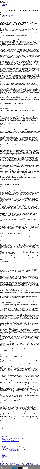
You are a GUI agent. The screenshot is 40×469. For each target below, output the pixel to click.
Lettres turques (4, 457)
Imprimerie (37, 464)
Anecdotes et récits (6, 464)
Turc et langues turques (17, 463)
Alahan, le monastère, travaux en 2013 (8, 437)
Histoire (3, 455)
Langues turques (4, 456)
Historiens (33, 464)
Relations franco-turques (9, 15)
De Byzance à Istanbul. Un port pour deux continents (10, 436)
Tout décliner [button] (20, 467)
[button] (1, 468)
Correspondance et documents (27, 464)
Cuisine (1, 464)
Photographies (4, 454)
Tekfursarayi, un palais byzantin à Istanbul (8, 440)
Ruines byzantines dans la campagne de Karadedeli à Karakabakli (12, 438)
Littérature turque (24, 463)
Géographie (4, 458)
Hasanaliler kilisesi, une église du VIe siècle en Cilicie (10, 441)
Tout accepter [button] (15, 467)
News (33, 463)
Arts (3, 453)
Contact (3, 461)
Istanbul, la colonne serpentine (7, 439)
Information (30, 463)
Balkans (11, 464)
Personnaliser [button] (25, 467)
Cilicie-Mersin (19, 464)
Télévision (4, 460)
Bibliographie (15, 464)
